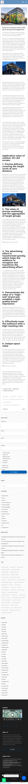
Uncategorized (5, 527)
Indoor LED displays (12, 579)
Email (2, 438)
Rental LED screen (14, 605)
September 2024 (5, 674)
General (3, 500)
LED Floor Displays (5, 587)
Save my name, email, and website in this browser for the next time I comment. (6, 453)
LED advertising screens (18, 582)
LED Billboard (4, 584)
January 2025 (4, 665)
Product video (5, 509)
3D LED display (5, 396)
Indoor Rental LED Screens (7, 582)
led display (20, 396)
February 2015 (5, 692)
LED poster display (5, 589)
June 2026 (4, 627)
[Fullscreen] (20, 719)
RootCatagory (5, 511)
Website (3, 445)
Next (23, 409)
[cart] (23, 2)
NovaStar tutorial (5, 523)
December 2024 (5, 667)
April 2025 (4, 658)
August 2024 (4, 677)
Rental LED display (5, 605)
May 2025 (4, 656)
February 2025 (5, 663)
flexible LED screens (15, 574)
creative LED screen (15, 569)
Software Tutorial (5, 513)
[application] (12, 715)
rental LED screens (5, 607)
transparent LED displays (15, 610)
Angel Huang (16, 388)
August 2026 (4, 622)
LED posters (13, 589)
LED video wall (14, 594)
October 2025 (4, 645)
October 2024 (4, 672)
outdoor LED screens (6, 602)
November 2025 (5, 642)
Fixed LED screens (5, 572)
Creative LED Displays (6, 569)
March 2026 (4, 633)
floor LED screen (5, 577)
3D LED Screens (13, 396)
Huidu (3, 516)
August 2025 (4, 649)
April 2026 (4, 631)
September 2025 (5, 647)
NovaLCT (8, 597)
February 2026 (5, 636)
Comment (3, 421)
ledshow (3, 518)
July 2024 (3, 679)
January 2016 (4, 690)
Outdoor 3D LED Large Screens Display (16, 399)
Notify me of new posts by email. (5, 466)
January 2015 (4, 695)
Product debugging (6, 507)
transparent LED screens (7, 612)
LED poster (19, 587)
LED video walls (22, 594)
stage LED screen (5, 610)
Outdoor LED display (7, 402)
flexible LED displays (14, 572)
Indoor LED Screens (21, 579)
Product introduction (8, 390)
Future (3, 498)
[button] (12, 715)
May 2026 (4, 629)
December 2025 (5, 640)
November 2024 (5, 670)
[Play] (4, 719)
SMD (11, 607)
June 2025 (4, 654)
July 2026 (3, 624)
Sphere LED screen (17, 607)
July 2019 (3, 683)
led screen (5, 399)
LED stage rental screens (12, 592)
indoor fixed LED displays (15, 577)
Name (3, 430)
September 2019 (5, 681)
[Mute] (18, 719)
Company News (5, 495)
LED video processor (6, 594)
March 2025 (4, 661)
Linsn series (4, 520)
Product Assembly (5, 504)
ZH (2, 525)
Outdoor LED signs (15, 602)
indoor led (4, 579)
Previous (5, 409)
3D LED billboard (5, 567)
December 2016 (5, 686)
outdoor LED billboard (6, 600)
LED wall (3, 597)
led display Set (18, 584)
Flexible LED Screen (5, 574)
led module (13, 587)
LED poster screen (20, 589)
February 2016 (5, 688)
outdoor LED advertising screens (18, 597)
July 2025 (3, 652)
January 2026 (4, 638)
